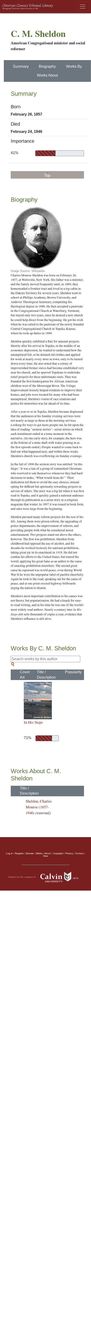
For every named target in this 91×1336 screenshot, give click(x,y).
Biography (47, 66)
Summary (21, 66)
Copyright (58, 853)
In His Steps (33, 722)
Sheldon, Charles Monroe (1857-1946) (39, 806)
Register (19, 853)
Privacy (69, 853)
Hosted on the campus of (22, 877)
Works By (74, 66)
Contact (79, 853)
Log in (9, 853)
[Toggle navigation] (82, 6)
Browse (30, 853)
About (47, 853)
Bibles (39, 853)
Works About (47, 75)
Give (45, 856)
